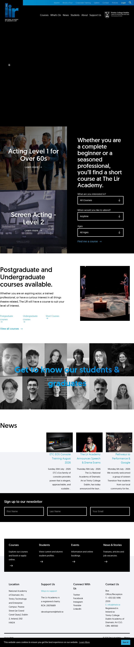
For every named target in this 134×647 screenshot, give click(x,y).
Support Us (95, 15)
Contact (106, 3)
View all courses (10, 328)
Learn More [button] (84, 642)
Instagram (78, 601)
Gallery (96, 3)
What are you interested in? (91, 194)
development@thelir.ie (52, 611)
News (66, 15)
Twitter (76, 594)
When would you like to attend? (94, 210)
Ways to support (49, 591)
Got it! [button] (126, 642)
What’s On (55, 15)
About (84, 15)
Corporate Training (83, 3)
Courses (44, 15)
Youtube (77, 605)
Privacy (127, 637)
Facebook (78, 598)
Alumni (57, 3)
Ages (80, 226)
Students (75, 15)
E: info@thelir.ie (112, 604)
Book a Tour (67, 3)
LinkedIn (77, 608)
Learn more (32, 167)
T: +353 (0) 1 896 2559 (113, 599)
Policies (115, 3)
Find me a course (88, 241)
